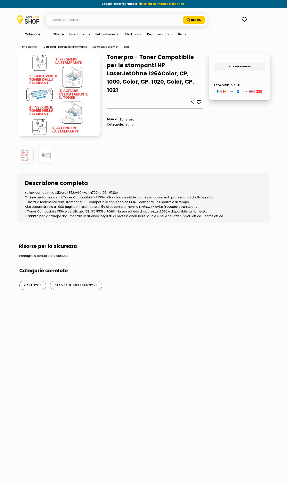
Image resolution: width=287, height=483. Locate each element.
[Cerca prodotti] (194, 20)
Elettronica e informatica (72, 46)
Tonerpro (127, 119)
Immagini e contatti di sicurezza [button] (43, 256)
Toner (125, 46)
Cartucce (32, 285)
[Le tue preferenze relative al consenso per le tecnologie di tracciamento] (280, 476)
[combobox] (126, 20)
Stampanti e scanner (105, 46)
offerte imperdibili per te (164, 4)
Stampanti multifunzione (76, 285)
